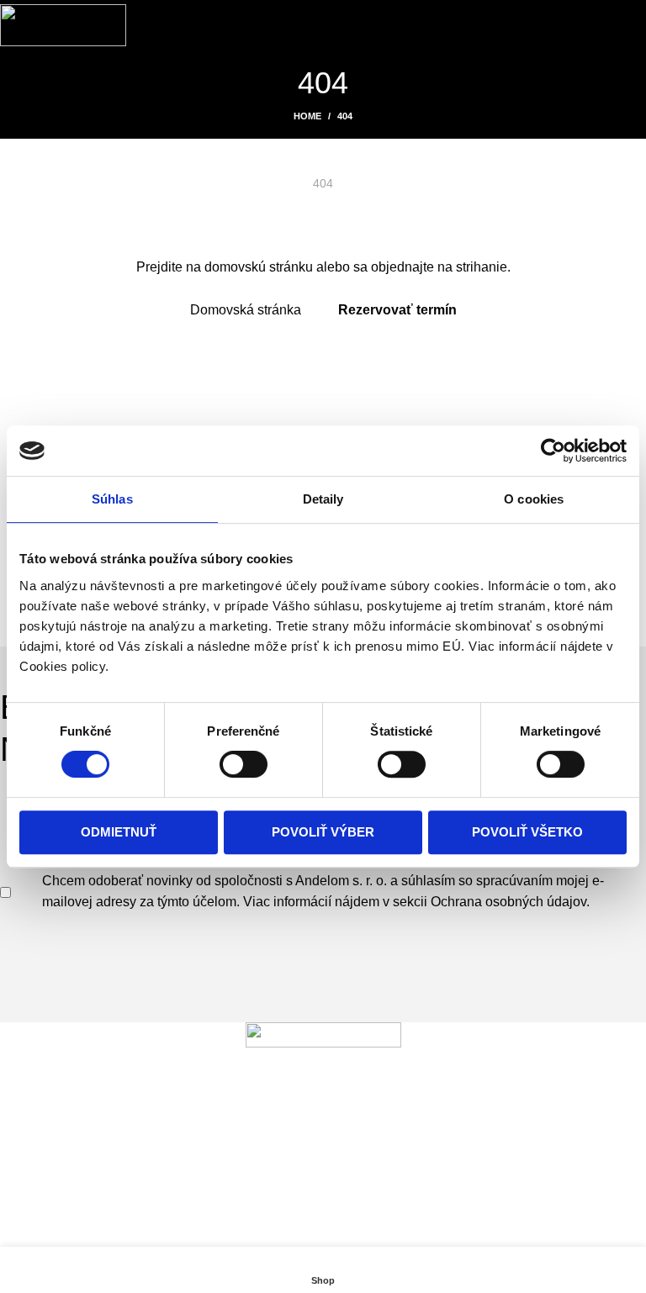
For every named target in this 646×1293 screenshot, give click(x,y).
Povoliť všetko (527, 832)
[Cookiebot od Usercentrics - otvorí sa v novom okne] (553, 450)
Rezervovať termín (397, 310)
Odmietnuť (118, 832)
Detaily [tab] (323, 499)
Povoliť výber (323, 832)
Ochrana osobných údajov (508, 902)
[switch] (243, 764)
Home (307, 116)
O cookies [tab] (534, 499)
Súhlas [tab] (112, 499)
